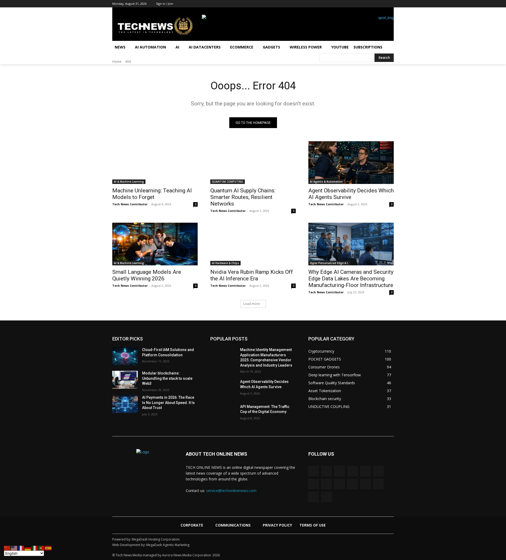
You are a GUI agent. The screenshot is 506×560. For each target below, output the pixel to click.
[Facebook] (340, 4)
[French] (21, 548)
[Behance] (313, 471)
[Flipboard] (365, 471)
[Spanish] (48, 548)
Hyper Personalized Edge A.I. (329, 263)
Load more (251, 303)
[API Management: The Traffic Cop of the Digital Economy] (223, 413)
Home (116, 61)
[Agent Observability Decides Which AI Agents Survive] (351, 162)
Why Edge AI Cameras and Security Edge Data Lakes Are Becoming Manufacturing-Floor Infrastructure (350, 278)
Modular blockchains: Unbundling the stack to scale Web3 (167, 378)
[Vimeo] (378, 484)
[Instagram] (347, 4)
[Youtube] (391, 4)
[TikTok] (376, 4)
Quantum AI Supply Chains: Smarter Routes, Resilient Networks (242, 197)
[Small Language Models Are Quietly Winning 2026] (155, 244)
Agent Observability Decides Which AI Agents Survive (351, 193)
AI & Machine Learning (129, 181)
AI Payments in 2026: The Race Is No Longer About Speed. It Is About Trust (168, 402)
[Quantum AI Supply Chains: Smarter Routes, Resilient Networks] (253, 162)
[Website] (313, 497)
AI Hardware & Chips (225, 263)
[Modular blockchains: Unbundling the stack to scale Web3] (125, 380)
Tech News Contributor (130, 204)
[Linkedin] (354, 4)
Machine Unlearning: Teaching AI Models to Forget (152, 193)
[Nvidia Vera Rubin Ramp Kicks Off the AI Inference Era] (253, 244)
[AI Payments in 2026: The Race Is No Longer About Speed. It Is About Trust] (125, 404)
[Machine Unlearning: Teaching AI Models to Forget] (155, 162)
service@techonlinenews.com (231, 490)
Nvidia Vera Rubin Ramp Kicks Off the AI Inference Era (251, 275)
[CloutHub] (326, 471)
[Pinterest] (369, 4)
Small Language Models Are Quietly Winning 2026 (146, 275)
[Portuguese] (41, 548)
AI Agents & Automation (326, 181)
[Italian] (34, 548)
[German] (28, 548)
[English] (14, 548)
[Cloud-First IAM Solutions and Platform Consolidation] (125, 356)
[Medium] (361, 4)
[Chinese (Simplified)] (7, 548)
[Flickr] (352, 471)
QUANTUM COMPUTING (227, 181)
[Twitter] (383, 4)
